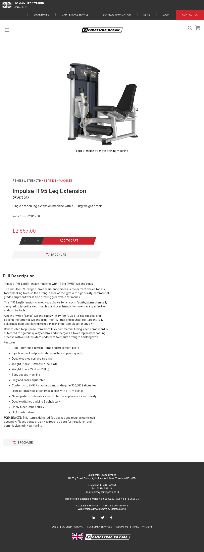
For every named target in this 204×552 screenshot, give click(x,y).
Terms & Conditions (115, 505)
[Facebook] (111, 518)
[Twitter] (102, 518)
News (146, 14)
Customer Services (99, 526)
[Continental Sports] (102, 30)
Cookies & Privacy (87, 505)
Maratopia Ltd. (118, 509)
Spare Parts (41, 14)
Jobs (55, 526)
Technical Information (116, 14)
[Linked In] (93, 518)
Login (166, 14)
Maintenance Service (75, 14)
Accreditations (72, 526)
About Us (122, 526)
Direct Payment (142, 526)
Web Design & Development (92, 509)
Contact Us (190, 14)
